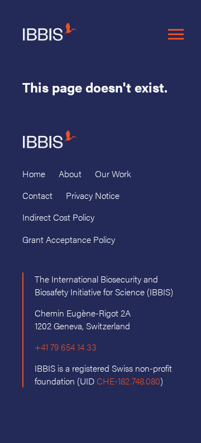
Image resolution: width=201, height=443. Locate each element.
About (70, 173)
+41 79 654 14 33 (66, 346)
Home (33, 173)
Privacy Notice (92, 195)
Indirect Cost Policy (58, 217)
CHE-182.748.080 (128, 380)
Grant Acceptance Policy (68, 239)
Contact (37, 195)
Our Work (113, 173)
